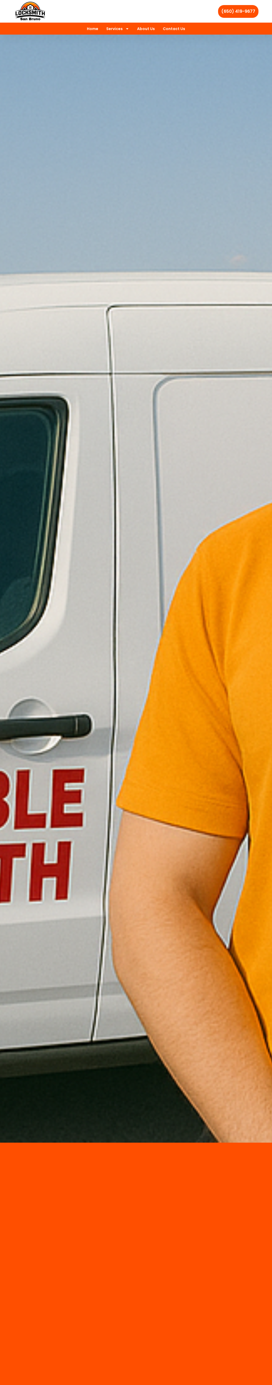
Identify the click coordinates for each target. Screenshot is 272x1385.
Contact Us (174, 28)
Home (92, 28)
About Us (146, 28)
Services (114, 28)
